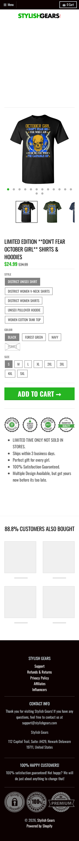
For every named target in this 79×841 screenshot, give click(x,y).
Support (39, 666)
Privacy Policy (39, 678)
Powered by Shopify (39, 826)
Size (6, 357)
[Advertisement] (39, 63)
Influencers (39, 689)
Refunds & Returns (39, 672)
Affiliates (39, 683)
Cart (70, 4)
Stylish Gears (46, 820)
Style (7, 274)
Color (8, 329)
